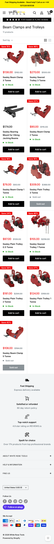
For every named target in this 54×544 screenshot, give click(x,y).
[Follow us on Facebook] (5, 501)
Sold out (40, 204)
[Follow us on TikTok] (26, 501)
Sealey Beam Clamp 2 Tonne (40, 133)
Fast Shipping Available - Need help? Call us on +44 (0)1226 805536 (27, 4)
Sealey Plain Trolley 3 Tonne (40, 191)
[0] (49, 13)
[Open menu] (4, 13)
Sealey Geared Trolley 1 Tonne (37, 245)
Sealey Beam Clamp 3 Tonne (13, 79)
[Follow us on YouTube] (20, 501)
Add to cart (13, 91)
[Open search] (34, 12)
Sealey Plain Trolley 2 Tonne (13, 300)
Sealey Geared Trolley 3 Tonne (37, 79)
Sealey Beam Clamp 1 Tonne (13, 191)
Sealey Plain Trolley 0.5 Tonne (13, 245)
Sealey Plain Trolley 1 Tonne (40, 300)
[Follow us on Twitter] (10, 501)
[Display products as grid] (45, 40)
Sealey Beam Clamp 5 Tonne (13, 355)
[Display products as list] (50, 40)
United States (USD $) (13, 487)
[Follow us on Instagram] (15, 501)
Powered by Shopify (11, 538)
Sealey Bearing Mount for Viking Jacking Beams (11, 135)
